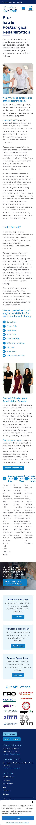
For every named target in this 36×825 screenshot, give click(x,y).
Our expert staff (10, 120)
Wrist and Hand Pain (16, 343)
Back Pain (11, 334)
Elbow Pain (12, 326)
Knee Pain (11, 351)
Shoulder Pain (13, 339)
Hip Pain (10, 347)
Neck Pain (11, 330)
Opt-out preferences (12, 822)
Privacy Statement (24, 822)
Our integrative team (12, 440)
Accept (18, 818)
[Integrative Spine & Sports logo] (10, 6)
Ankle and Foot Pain (16, 356)
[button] (33, 802)
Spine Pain (11, 322)
